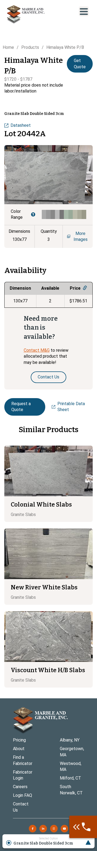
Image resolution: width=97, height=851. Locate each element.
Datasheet (21, 125)
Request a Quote (21, 406)
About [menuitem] (19, 748)
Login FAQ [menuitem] (22, 795)
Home (8, 47)
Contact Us (48, 377)
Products (30, 47)
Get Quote (80, 63)
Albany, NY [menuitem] (69, 740)
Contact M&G (37, 350)
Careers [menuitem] (20, 786)
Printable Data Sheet (71, 406)
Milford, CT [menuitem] (70, 778)
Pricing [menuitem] (19, 740)
